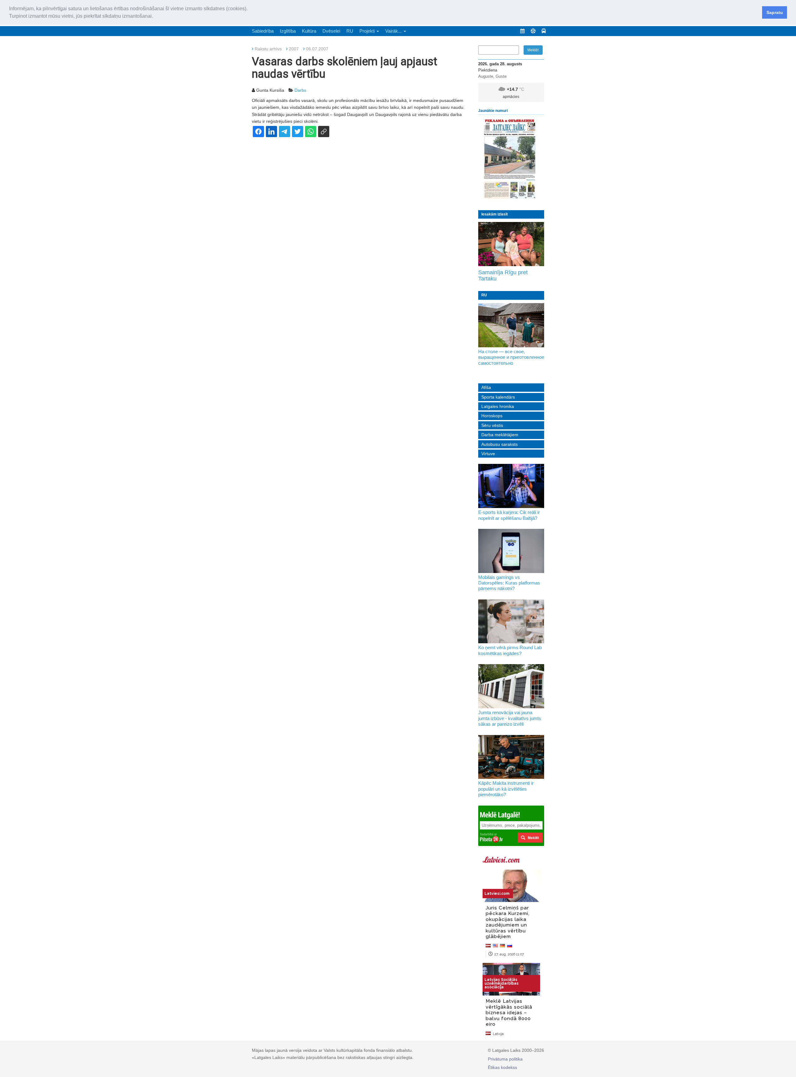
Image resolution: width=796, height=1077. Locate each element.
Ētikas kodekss (502, 1067)
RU (349, 31)
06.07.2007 (317, 48)
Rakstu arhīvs (268, 48)
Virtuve (488, 453)
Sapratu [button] (774, 12)
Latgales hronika (497, 406)
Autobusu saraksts (499, 444)
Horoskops (491, 415)
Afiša (486, 387)
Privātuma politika (505, 1058)
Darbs (300, 90)
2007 (294, 48)
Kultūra (309, 31)
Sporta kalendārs (498, 397)
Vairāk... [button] (394, 31)
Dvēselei (331, 31)
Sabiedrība (263, 31)
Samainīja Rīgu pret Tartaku (503, 275)
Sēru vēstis (492, 425)
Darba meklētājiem (499, 434)
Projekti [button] (367, 31)
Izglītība (288, 31)
